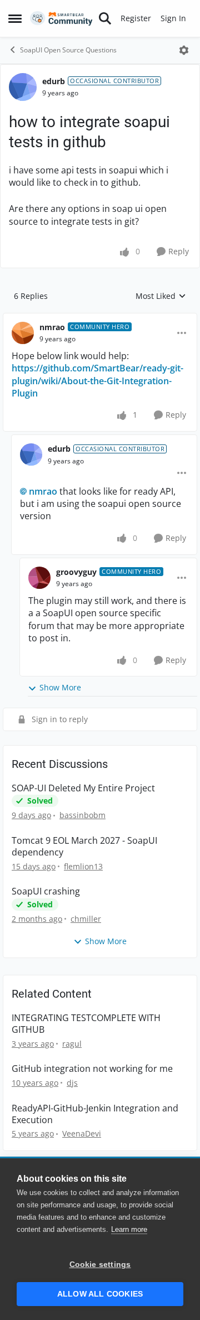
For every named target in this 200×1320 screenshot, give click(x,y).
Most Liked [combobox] (161, 296)
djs (72, 1082)
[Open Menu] (184, 50)
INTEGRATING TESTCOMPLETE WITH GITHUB (86, 1024)
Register (136, 18)
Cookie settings (100, 1264)
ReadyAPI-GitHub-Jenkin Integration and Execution (95, 1114)
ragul (72, 1043)
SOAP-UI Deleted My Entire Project (83, 788)
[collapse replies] (100, 318)
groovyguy (76, 572)
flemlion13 (83, 866)
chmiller (86, 918)
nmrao (52, 327)
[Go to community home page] (61, 18)
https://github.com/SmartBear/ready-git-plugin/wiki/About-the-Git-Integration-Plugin (97, 380)
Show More (60, 687)
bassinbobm (82, 815)
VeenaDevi (81, 1133)
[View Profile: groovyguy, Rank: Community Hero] (39, 578)
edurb (53, 81)
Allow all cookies (100, 1294)
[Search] (105, 18)
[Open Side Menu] (15, 18)
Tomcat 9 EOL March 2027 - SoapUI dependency (84, 846)
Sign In (173, 18)
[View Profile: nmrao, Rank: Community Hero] (23, 333)
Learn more (129, 1229)
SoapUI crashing (46, 891)
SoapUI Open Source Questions (68, 50)
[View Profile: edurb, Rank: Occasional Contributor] (23, 87)
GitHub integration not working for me (92, 1069)
